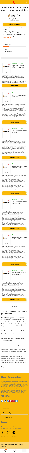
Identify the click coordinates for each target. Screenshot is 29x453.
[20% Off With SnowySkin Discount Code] (6, 203)
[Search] (26, 2)
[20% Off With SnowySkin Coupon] (6, 132)
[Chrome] (13, 432)
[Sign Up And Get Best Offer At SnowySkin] (6, 67)
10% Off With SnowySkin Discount (19, 96)
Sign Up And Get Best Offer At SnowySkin (18, 66)
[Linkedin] (16, 401)
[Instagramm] (8, 401)
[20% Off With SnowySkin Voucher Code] (6, 167)
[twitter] (5, 401)
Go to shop (15, 24)
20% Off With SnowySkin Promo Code (19, 238)
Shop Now (14, 86)
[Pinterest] (13, 401)
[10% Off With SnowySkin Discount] (6, 96)
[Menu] (2, 2)
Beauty (7, 49)
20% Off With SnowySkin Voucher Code (19, 167)
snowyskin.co (7, 37)
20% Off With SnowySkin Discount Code (19, 202)
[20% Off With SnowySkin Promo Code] (6, 238)
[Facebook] (2, 401)
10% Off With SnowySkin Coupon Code (19, 273)
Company (6, 408)
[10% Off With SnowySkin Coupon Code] (6, 274)
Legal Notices (7, 418)
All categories (8, 51)
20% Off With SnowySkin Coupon (19, 131)
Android (3, 436)
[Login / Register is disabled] (24, 450)
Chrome (13, 436)
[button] (14, 408)
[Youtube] (10, 401)
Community (7, 413)
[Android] (3, 432)
